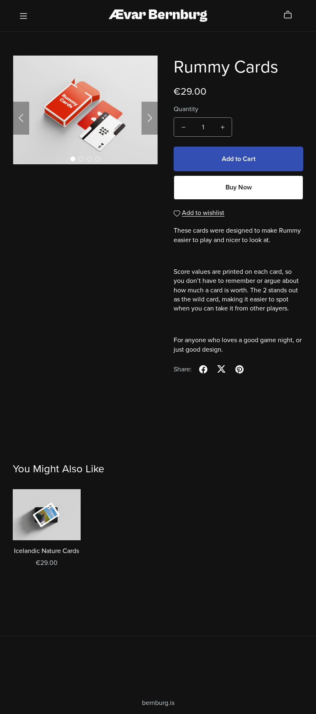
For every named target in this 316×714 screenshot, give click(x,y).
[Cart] (291, 15)
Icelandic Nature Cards (46, 551)
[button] (21, 118)
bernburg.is (158, 703)
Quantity (186, 109)
